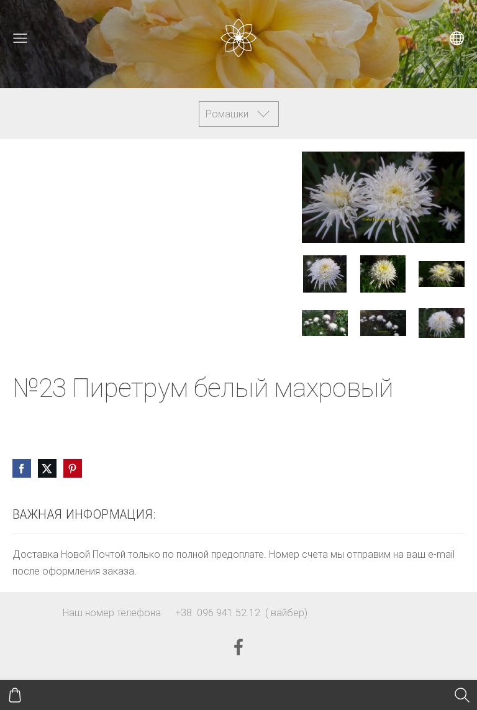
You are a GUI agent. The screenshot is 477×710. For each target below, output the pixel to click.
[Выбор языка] (457, 38)
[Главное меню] (20, 38)
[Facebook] (238, 647)
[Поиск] (462, 695)
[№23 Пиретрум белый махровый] (325, 273)
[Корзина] (15, 695)
